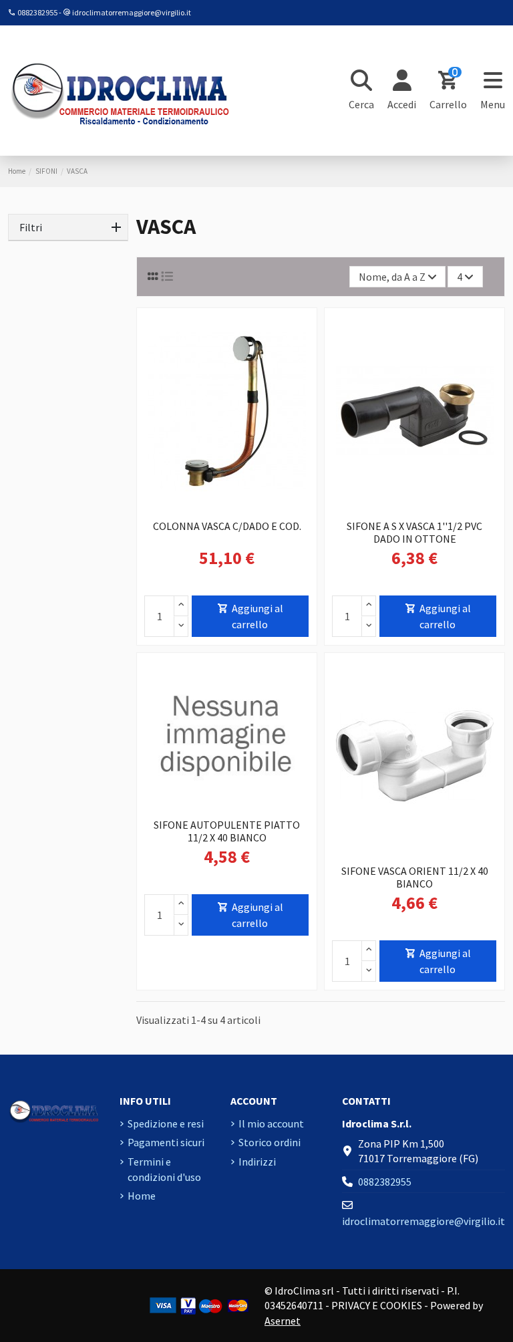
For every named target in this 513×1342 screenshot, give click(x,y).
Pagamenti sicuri (166, 1142)
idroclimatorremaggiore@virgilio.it (131, 12)
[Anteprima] (237, 508)
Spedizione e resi (166, 1123)
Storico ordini (269, 1142)
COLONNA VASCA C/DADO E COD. (227, 526)
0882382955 (37, 12)
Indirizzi (257, 1161)
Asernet (283, 1320)
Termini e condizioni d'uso (164, 1169)
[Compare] (215, 508)
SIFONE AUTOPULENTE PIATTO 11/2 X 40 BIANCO (227, 831)
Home (142, 1195)
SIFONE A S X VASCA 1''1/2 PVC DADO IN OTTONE (414, 532)
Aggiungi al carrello (257, 616)
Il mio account (271, 1123)
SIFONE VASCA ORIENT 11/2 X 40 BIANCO (414, 877)
